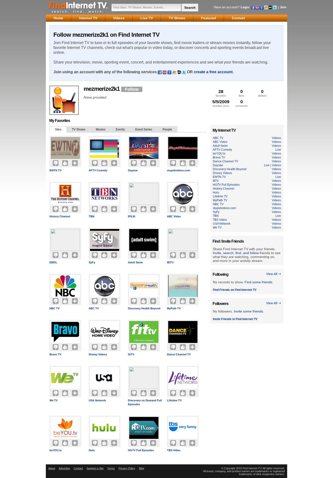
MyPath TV (174, 308)
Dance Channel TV (179, 354)
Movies (100, 129)
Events (120, 129)
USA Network (97, 400)
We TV (53, 400)
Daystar (133, 170)
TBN (91, 216)
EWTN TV (55, 170)
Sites (58, 129)
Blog (141, 468)
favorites (221, 93)
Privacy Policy (126, 468)
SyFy (92, 262)
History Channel (59, 216)
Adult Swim (135, 262)
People (167, 129)
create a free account (213, 72)
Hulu (92, 450)
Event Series (143, 129)
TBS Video (173, 450)
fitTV (131, 354)
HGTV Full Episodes (141, 450)
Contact (78, 468)
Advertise (64, 468)
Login (245, 7)
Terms (111, 468)
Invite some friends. (249, 311)
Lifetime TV (174, 400)
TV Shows (78, 129)
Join (283, 7)
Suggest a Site (95, 468)
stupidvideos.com (178, 170)
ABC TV (94, 308)
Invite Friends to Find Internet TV (235, 319)
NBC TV (54, 308)
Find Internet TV (78, 7)
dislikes (262, 93)
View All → (273, 274)
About (51, 468)
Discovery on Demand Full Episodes (145, 402)
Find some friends (258, 282)
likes (241, 93)
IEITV (170, 262)
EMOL (53, 262)
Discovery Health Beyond (144, 308)
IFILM (131, 216)
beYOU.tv (55, 450)
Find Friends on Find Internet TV (234, 290)
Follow (132, 89)
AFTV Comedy (98, 170)
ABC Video (174, 216)
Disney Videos (98, 354)
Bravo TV (55, 354)
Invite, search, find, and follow (236, 253)
